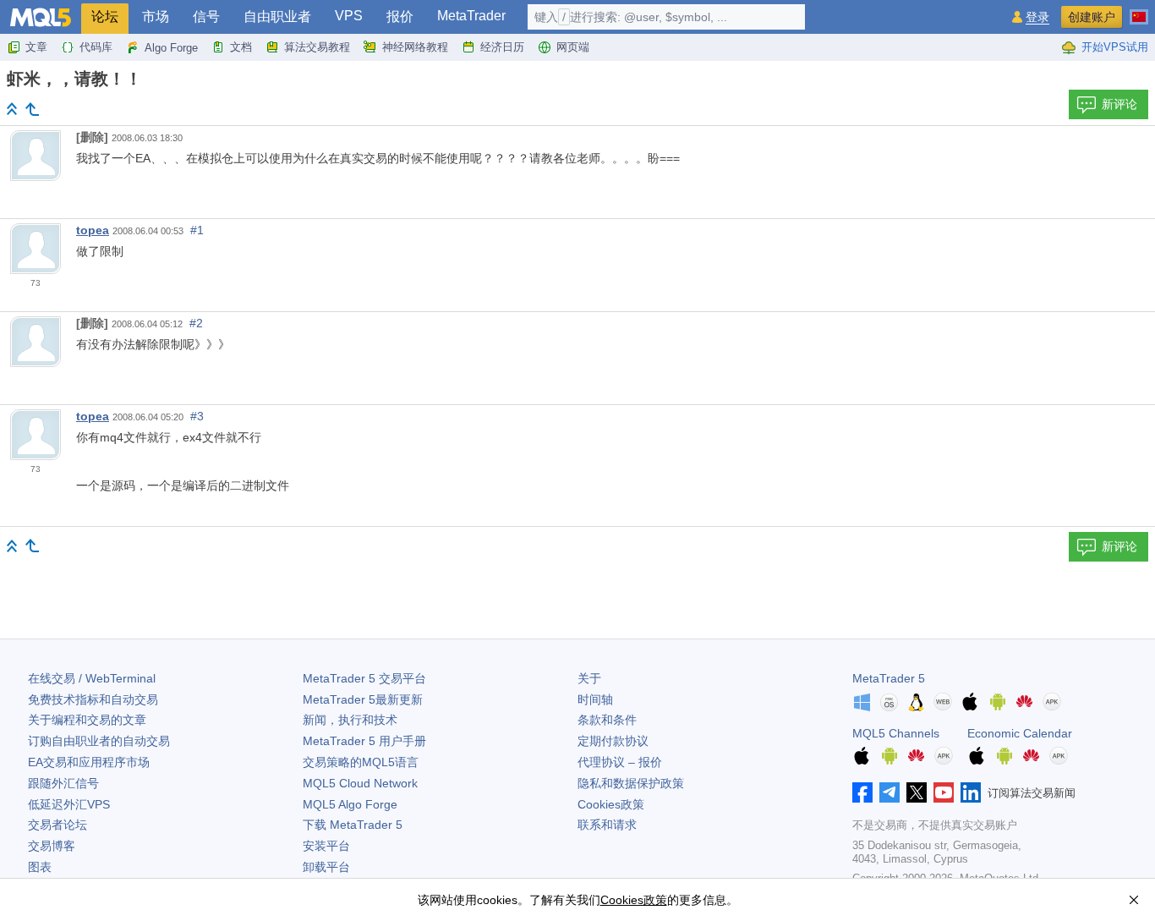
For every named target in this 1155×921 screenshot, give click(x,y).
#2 (196, 323)
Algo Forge (171, 47)
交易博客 (51, 845)
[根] (12, 108)
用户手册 (364, 741)
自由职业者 (277, 16)
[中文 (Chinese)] (1139, 10)
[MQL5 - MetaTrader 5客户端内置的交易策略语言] (40, 17)
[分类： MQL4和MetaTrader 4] (32, 109)
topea (92, 230)
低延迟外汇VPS (69, 804)
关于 (589, 678)
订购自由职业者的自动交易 (99, 741)
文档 (241, 47)
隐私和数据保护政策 (631, 783)
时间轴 (595, 699)
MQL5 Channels (895, 733)
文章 (36, 47)
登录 (1037, 17)
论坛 (104, 16)
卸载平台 (326, 867)
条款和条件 (607, 719)
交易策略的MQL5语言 (361, 762)
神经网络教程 (415, 47)
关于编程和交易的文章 (87, 719)
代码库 (95, 47)
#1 (197, 230)
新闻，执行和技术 (350, 719)
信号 (206, 16)
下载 (352, 824)
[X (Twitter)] (916, 792)
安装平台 (326, 845)
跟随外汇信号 (63, 783)
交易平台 (364, 678)
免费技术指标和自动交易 (93, 699)
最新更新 (363, 699)
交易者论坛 (57, 824)
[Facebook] (862, 792)
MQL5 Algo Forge (350, 804)
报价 (399, 16)
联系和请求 (607, 824)
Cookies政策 (611, 804)
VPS (349, 15)
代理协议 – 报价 (620, 762)
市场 (155, 16)
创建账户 (1091, 17)
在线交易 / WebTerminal (92, 678)
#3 (197, 416)
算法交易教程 (317, 47)
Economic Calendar (1019, 733)
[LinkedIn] (971, 792)
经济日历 (502, 47)
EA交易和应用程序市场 (89, 762)
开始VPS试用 (1114, 47)
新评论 (1119, 104)
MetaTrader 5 (888, 678)
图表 (40, 867)
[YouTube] (943, 792)
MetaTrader (471, 15)
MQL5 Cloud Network (360, 783)
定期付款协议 (613, 741)
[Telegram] (889, 792)
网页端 (572, 47)
